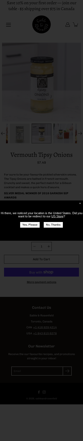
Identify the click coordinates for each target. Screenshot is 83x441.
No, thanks (53, 224)
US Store (57, 216)
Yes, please (29, 224)
